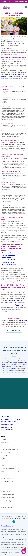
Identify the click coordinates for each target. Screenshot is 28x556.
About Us (4, 455)
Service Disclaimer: (7, 526)
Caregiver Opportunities (8, 494)
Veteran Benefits (6, 452)
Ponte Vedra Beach (15, 372)
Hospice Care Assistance (10, 260)
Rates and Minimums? (8, 468)
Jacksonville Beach (8, 368)
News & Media (6, 491)
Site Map (24, 516)
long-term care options (11, 300)
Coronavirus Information (8, 481)
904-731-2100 (6, 1)
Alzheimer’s (4, 76)
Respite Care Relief (8, 262)
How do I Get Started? (8, 475)
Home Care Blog (6, 501)
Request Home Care (21, 1)
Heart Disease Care (8, 257)
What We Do (5, 442)
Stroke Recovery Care (9, 264)
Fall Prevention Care (8, 255)
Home (4, 439)
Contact (4, 458)
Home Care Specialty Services (9, 446)
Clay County (12, 363)
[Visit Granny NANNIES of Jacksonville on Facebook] (13, 521)
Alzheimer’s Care (7, 253)
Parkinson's (15, 76)
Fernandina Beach (16, 364)
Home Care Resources (8, 497)
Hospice (17, 74)
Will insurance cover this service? (10, 472)
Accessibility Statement (7, 516)
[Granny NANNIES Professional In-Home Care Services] (7, 7)
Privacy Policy (17, 516)
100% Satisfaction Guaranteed (10, 449)
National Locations (7, 504)
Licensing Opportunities (8, 507)
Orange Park (5, 372)
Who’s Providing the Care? (9, 478)
